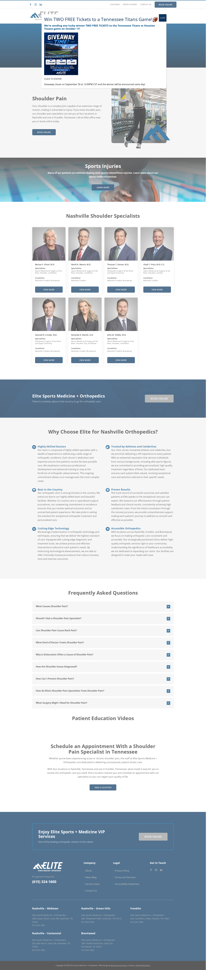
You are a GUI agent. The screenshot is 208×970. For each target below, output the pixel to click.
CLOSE (162, 18)
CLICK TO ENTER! (53, 78)
